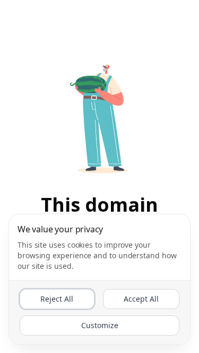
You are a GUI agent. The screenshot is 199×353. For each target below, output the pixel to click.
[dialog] (99, 279)
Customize (99, 325)
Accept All (141, 299)
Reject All (56, 299)
